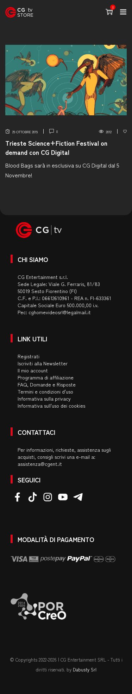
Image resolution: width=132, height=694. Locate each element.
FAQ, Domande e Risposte (47, 384)
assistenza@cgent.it (40, 463)
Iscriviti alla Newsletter (43, 363)
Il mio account (33, 370)
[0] (125, 131)
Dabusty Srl (84, 669)
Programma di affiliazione (46, 377)
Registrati (28, 356)
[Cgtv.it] (19, 12)
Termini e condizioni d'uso (45, 391)
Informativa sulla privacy (44, 398)
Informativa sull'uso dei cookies (51, 405)
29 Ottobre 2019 (25, 131)
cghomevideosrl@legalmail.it (60, 312)
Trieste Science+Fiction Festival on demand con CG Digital (56, 147)
